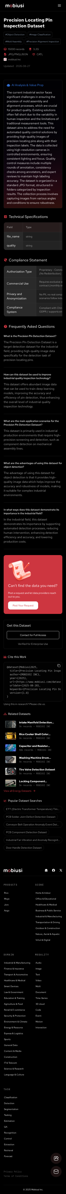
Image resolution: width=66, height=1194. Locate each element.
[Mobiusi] (15, 5)
